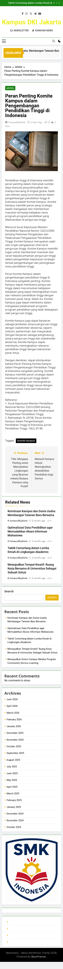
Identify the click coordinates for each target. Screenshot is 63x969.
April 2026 (12, 706)
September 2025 (15, 753)
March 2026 (13, 712)
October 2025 (14, 746)
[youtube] (39, 14)
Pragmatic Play (17, 928)
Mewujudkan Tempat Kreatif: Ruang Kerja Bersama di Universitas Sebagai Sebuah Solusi (32, 568)
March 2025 (13, 793)
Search (9, 591)
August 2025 (13, 759)
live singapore (16, 921)
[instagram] (26, 14)
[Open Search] (53, 41)
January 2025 (14, 807)
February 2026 (14, 719)
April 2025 (12, 786)
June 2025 (12, 773)
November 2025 (15, 739)
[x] (31, 14)
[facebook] (22, 14)
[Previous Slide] (54, 3)
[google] (35, 14)
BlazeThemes (38, 956)
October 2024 (14, 827)
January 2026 (14, 726)
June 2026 (12, 699)
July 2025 (12, 766)
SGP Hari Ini (15, 942)
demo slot (14, 935)
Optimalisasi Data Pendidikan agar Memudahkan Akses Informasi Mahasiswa (30, 531)
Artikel (10, 88)
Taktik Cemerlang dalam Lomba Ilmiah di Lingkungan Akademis (30, 3)
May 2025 (12, 780)
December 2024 (15, 813)
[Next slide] (59, 3)
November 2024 (15, 820)
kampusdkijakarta (17, 122)
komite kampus (26, 440)
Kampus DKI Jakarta (31, 22)
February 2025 (14, 800)
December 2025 (15, 732)
